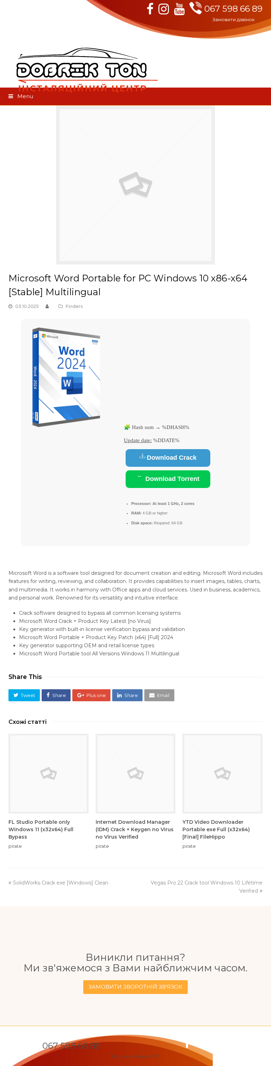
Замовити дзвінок (233, 19)
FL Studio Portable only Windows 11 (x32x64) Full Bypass (40, 829)
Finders (74, 306)
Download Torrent (171, 478)
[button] (24, 695)
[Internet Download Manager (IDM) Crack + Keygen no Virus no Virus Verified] (136, 774)
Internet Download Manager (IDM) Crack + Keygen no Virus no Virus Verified (135, 829)
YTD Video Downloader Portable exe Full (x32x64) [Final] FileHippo (216, 829)
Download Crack (172, 457)
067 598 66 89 (233, 9)
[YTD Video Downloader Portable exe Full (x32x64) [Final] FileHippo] (222, 774)
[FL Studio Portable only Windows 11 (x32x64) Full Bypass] (48, 774)
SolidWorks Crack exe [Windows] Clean (60, 883)
